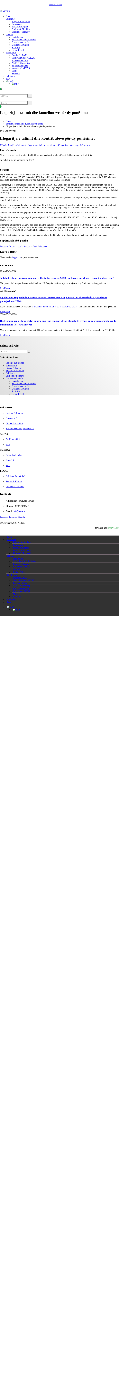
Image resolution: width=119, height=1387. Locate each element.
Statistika (16, 47)
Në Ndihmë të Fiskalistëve (24, 39)
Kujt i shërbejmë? (20, 65)
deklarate (22, 145)
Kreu (8, 16)
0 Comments (85, 145)
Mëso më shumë (55, 5)
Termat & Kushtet (14, 481)
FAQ (8, 465)
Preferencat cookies (15, 486)
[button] (4, 92)
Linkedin (21, 517)
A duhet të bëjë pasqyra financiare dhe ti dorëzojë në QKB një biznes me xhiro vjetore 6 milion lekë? (57, 277)
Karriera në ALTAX (21, 68)
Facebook (4, 246)
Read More (5, 288)
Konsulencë (17, 24)
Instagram (13, 517)
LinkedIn (19, 246)
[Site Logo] (5, 11)
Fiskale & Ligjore (20, 26)
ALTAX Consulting (21, 63)
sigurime (64, 145)
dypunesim (33, 145)
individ (42, 145)
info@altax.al (19, 511)
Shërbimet (10, 19)
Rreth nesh (11, 52)
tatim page (74, 145)
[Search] (29, 96)
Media (14, 71)
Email (35, 246)
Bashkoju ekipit (13, 439)
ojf (58, 145)
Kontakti (16, 73)
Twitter (12, 246)
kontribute (51, 145)
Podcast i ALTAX (20, 60)
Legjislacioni (17, 37)
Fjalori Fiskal (18, 50)
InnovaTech (113, 528)
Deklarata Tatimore (20, 45)
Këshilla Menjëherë (9, 145)
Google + (27, 246)
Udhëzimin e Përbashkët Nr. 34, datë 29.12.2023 (54, 306)
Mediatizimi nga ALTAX (23, 58)
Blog (8, 78)
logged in (16, 257)
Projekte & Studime (21, 21)
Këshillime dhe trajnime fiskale (20, 428)
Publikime (10, 76)
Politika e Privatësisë (15, 476)
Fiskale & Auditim (14, 423)
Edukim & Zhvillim (21, 29)
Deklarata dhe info (14, 378)
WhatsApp (42, 246)
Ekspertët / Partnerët (21, 32)
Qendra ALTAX (19, 55)
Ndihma (9, 34)
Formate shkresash (20, 42)
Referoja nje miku (14, 455)
